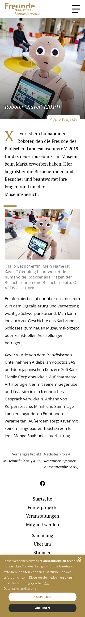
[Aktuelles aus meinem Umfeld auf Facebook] (42, 485)
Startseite (42, 499)
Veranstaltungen (42, 516)
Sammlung (42, 535)
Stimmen (58, 13)
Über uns (42, 544)
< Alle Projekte (63, 119)
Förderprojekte (43, 507)
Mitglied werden (42, 525)
